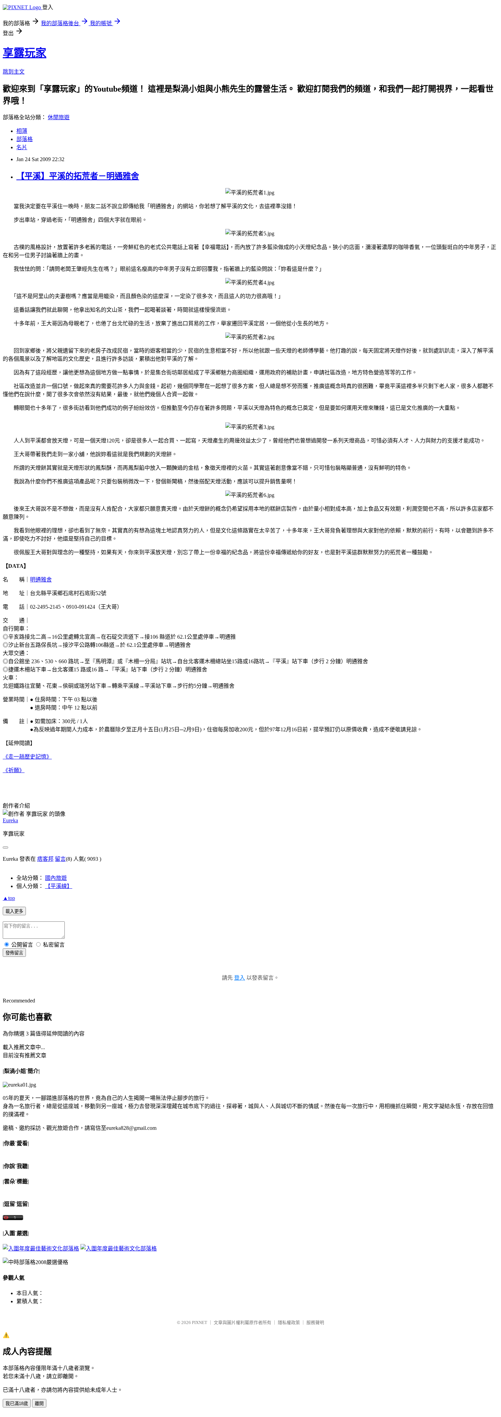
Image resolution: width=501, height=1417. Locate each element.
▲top (9, 898)
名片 (21, 147)
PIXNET (199, 1322)
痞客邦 (45, 859)
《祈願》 (14, 770)
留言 (60, 859)
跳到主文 (14, 72)
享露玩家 (24, 53)
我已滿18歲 (16, 1403)
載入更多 (14, 911)
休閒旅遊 (59, 117)
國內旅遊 (56, 878)
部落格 (24, 139)
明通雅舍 (41, 579)
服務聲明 (315, 1322)
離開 (39, 1403)
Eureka (10, 820)
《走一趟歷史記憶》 (27, 757)
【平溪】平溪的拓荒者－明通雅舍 (77, 176)
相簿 (21, 131)
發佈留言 (14, 952)
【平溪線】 (58, 886)
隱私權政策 (289, 1322)
